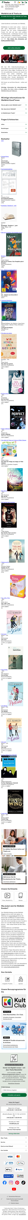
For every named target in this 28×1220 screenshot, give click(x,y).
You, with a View (5, 598)
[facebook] (5, 1183)
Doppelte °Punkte (7, 980)
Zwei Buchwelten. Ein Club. (14, 1007)
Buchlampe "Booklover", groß (8, 205)
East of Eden (4, 669)
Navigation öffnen (2, 7)
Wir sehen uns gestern (6, 333)
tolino (2, 124)
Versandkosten (22, 1214)
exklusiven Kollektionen (15, 938)
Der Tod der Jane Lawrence (8, 502)
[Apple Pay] (8, 1170)
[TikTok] (23, 1183)
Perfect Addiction (5, 428)
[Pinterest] (17, 1183)
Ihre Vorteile (4, 1150)
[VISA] (10, 1157)
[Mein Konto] (18, 2)
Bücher (20, 896)
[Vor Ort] (15, 2)
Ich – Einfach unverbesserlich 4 (9, 269)
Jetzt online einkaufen (14, 48)
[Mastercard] (18, 1157)
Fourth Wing (4, 813)
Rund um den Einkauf (7, 1146)
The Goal (3, 742)
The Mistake (4, 705)
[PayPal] (19, 1170)
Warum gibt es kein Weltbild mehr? (11, 105)
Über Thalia (4, 1138)
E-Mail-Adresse (5, 1087)
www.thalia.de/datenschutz (11, 967)
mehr (2, 140)
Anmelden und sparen (14, 1095)
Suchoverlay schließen (14, 6)
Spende (20, 980)
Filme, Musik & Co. (7, 896)
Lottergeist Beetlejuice (6, 300)
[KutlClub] (20, 1176)
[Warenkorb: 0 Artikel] (25, 2)
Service (3, 1142)
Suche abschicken (9, 8)
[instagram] (11, 1183)
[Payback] (8, 1176)
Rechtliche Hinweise (14, 1083)
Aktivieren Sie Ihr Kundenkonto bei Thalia (14, 870)
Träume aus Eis (5, 562)
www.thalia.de (13, 916)
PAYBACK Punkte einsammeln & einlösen (14, 1035)
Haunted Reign (5, 156)
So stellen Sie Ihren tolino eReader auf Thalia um (14, 17)
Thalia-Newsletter (9, 953)
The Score (4, 634)
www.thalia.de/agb (19, 965)
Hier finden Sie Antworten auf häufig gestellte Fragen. (14, 39)
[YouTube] (14, 1189)
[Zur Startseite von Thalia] (9, 2)
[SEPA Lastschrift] (9, 1163)
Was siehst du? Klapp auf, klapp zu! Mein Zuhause (13, 440)
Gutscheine (4, 132)
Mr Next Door (5, 393)
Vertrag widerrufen (14, 1133)
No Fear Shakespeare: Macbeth (9, 755)
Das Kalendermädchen (6, 169)
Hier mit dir (4, 490)
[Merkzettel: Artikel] (22, 2)
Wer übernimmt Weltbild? (8, 109)
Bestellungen (5, 128)
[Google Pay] (20, 1163)
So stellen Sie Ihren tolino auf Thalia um (14, 842)
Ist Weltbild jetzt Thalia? (8, 113)
